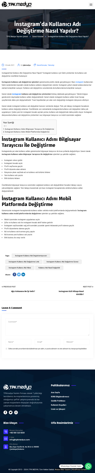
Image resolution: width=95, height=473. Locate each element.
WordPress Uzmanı (79, 469)
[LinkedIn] (23, 274)
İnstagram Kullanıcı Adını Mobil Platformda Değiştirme (27, 132)
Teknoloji (51, 65)
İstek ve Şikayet (58, 409)
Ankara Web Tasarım (63, 469)
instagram (79, 82)
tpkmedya (27, 65)
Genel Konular (37, 36)
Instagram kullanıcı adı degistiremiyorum (31, 256)
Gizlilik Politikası (58, 401)
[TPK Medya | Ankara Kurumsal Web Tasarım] (16, 5)
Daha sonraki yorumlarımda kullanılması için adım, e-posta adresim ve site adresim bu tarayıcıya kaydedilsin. (47, 349)
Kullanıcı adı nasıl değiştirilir (49, 268)
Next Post (87, 287)
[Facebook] (14, 274)
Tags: (7, 256)
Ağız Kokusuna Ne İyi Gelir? (23, 291)
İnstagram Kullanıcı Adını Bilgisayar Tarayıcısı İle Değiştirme (29, 129)
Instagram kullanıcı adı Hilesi (20, 268)
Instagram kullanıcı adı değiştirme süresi (62, 262)
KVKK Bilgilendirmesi (60, 397)
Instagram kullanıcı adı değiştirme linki (24, 262)
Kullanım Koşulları (58, 405)
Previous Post (9, 287)
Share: (8, 275)
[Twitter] (19, 274)
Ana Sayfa (55, 392)
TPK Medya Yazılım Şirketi (17, 36)
